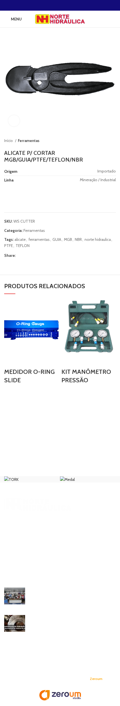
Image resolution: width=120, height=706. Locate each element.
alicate (20, 239)
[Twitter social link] (50, 5)
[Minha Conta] (114, 19)
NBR (78, 239)
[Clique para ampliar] (14, 120)
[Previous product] (102, 141)
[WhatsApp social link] (69, 5)
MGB (68, 239)
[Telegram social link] (76, 5)
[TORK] (11, 479)
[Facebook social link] (44, 5)
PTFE (8, 245)
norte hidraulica (98, 239)
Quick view (11, 361)
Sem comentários (72, 603)
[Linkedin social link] (63, 5)
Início (9, 140)
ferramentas (39, 239)
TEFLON (23, 245)
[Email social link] (57, 5)
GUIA (56, 239)
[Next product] (113, 141)
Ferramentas (28, 140)
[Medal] (67, 479)
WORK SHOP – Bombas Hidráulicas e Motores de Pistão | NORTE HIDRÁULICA (72, 593)
